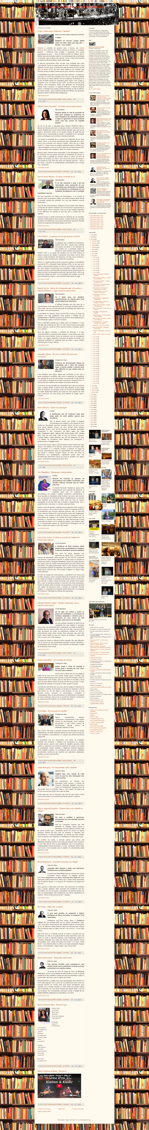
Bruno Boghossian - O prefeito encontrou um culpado (58, 862)
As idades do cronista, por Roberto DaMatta (103, 143)
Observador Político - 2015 (96, 223)
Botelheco (92, 715)
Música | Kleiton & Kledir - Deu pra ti (52, 1071)
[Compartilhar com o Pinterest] (45, 101)
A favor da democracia (95, 657)
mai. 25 (95, 270)
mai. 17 (95, 349)
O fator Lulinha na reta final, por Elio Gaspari (103, 108)
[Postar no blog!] (40, 101)
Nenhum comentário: (67, 99)
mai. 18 (95, 347)
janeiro (94, 392)
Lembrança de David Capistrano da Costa (100, 687)
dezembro (94, 241)
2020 (92, 401)
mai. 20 (95, 343)
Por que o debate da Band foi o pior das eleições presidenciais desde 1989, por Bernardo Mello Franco (104, 155)
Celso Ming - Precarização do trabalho (52, 711)
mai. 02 (95, 381)
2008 (92, 426)
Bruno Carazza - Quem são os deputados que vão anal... (100, 288)
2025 (92, 237)
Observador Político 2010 (96, 228)
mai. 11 (95, 362)
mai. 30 (95, 259)
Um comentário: (66, 283)
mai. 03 (95, 379)
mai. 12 (95, 360)
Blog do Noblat (93, 724)
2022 (92, 397)
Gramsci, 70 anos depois (96, 683)
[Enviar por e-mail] (39, 101)
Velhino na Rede (94, 716)
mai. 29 (95, 261)
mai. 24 (95, 272)
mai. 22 (95, 339)
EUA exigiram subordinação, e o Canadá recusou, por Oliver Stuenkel (104, 201)
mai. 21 (95, 341)
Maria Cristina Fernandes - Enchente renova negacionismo (60, 106)
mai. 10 (95, 364)
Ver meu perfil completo (94, 89)
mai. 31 (95, 257)
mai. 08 (95, 368)
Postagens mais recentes (44, 1108)
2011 (92, 420)
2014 (92, 413)
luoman (78, 1120)
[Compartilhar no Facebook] (43, 101)
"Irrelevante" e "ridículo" (96, 659)
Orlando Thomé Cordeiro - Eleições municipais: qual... (101, 305)
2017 (92, 407)
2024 (92, 239)
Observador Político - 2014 (96, 224)
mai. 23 (95, 336)
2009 (92, 424)
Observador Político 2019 (96, 215)
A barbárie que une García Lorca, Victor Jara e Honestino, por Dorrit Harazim (104, 97)
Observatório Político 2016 (96, 221)
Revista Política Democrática (97, 720)
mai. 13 (95, 358)
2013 (92, 416)
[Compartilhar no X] (42, 101)
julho (93, 251)
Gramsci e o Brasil (94, 733)
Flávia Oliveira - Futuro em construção (52, 407)
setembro (94, 247)
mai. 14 (95, 355)
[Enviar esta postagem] (74, 99)
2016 (92, 409)
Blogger (89, 1120)
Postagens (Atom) (46, 1111)
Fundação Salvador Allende (97, 722)
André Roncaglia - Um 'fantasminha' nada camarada (57, 767)
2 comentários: (66, 705)
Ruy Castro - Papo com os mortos (50, 906)
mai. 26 (95, 268)
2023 (92, 394)
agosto (94, 249)
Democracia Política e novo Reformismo (71, 7)
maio (93, 255)
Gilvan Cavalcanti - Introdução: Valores (99, 652)
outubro (94, 245)
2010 (92, 422)
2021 (92, 399)
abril (93, 385)
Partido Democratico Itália (96, 726)
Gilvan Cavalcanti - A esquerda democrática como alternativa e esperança (100, 647)
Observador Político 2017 (96, 219)
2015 (92, 411)
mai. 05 (95, 374)
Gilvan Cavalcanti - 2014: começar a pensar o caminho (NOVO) (99, 643)
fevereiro (94, 390)
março (93, 388)
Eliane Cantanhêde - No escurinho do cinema (55, 660)
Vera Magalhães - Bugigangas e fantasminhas (55, 472)
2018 (92, 405)
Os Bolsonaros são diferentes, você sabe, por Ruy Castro (103, 168)
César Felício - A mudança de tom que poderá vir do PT (59, 236)
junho (93, 253)
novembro (94, 243)
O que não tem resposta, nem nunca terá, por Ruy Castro (103, 179)
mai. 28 (95, 264)
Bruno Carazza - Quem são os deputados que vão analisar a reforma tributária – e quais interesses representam (60, 289)
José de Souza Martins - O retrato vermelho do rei (56, 176)
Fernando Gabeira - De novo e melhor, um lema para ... (100, 292)
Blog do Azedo (93, 713)
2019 (92, 403)
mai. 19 (95, 345)
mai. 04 (95, 376)
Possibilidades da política (96, 729)
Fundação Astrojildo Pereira (97, 718)
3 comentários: (66, 171)
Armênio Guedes (94, 668)
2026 (92, 235)
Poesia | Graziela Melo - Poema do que (52, 1004)
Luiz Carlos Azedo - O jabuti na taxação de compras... (100, 302)
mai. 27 (95, 266)
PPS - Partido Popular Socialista (98, 727)
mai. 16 (95, 351)
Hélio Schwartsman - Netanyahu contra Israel (55, 957)
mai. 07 (95, 370)
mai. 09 (95, 366)
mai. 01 (95, 383)
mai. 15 (95, 353)
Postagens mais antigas (78, 1108)
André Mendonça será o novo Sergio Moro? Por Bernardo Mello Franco (104, 120)
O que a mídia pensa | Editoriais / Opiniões (54, 31)
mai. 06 (95, 372)
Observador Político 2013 (96, 226)
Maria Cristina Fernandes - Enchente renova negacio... (102, 278)
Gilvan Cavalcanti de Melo (97, 47)
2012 (92, 418)
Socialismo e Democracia (96, 731)
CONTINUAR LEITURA (43, 95)
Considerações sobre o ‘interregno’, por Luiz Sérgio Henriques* (103, 132)
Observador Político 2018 (96, 217)
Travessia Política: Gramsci (97, 701)
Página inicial (61, 1108)
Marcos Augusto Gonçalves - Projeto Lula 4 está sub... (102, 319)
